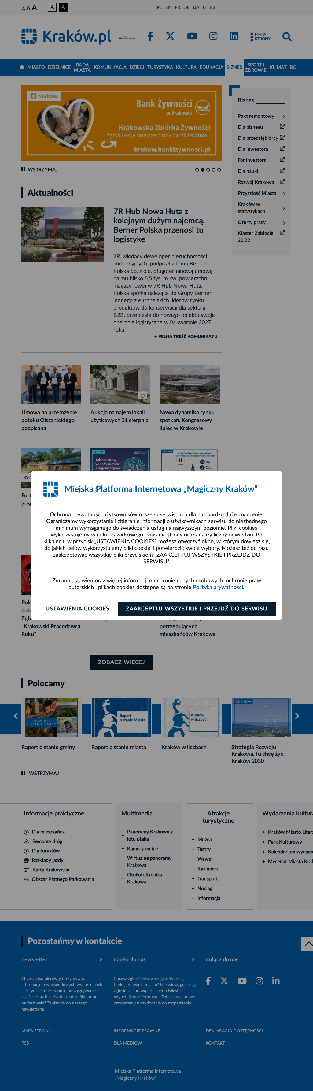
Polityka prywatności (218, 587)
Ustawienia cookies (77, 609)
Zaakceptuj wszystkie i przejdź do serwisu (196, 609)
